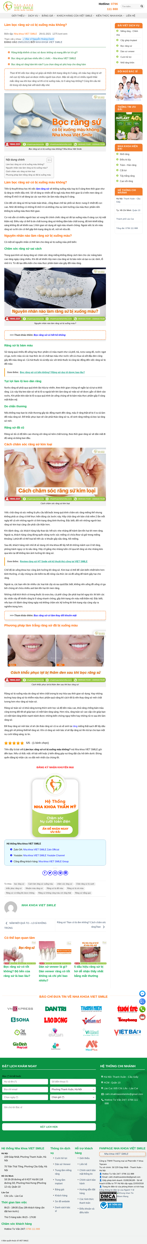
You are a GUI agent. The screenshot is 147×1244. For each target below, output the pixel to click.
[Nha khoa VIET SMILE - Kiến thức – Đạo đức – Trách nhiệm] (18, 6)
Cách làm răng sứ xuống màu (40, 884)
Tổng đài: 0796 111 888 (127, 228)
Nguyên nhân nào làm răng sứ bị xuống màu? (27, 168)
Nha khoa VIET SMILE (25, 34)
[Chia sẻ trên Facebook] (44, 873)
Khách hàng (61, 1195)
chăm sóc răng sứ (64, 884)
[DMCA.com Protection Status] (108, 1196)
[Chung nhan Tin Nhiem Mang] (127, 1196)
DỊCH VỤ (33, 16)
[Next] (138, 126)
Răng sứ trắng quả (83, 893)
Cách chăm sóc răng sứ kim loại (20, 171)
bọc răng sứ (19, 884)
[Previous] (119, 126)
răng (75, 726)
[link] (129, 87)
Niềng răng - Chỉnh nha (127, 33)
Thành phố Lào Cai (125, 219)
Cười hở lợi (125, 57)
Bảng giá (59, 1189)
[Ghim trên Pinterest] (60, 873)
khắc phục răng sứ (14, 888)
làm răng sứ (42, 189)
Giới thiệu (18, 16)
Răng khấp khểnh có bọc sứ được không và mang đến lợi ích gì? (44, 52)
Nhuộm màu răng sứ (34, 888)
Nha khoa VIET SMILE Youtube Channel (44, 855)
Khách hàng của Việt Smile (74, 16)
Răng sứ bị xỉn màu (75, 888)
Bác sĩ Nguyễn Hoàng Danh (39, 39)
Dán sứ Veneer (62, 1164)
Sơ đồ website (62, 1201)
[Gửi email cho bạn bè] (55, 873)
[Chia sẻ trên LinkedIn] (65, 873)
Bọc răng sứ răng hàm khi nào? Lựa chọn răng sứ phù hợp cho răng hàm (48, 64)
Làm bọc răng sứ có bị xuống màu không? (25, 164)
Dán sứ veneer (127, 51)
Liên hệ (130, 16)
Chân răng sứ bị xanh (85, 884)
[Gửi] (141, 6)
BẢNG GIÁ (47, 16)
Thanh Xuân (129, 198)
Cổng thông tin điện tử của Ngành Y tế (116, 1190)
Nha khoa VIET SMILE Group (54, 861)
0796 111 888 (33, 1229)
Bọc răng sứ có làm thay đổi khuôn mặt (55, 615)
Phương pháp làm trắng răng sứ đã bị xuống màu (28, 175)
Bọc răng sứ (126, 46)
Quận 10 (136, 210)
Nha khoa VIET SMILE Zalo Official (41, 849)
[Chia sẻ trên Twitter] (50, 873)
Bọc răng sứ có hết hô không (50, 335)
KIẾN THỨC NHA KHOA (109, 16)
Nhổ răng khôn (127, 62)
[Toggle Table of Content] (48, 160)
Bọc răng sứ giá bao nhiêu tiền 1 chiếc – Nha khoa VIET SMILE (43, 58)
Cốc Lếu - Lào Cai (13, 1196)
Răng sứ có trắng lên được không (20, 893)
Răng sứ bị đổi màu (55, 888)
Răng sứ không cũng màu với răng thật (54, 893)
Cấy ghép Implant (128, 40)
